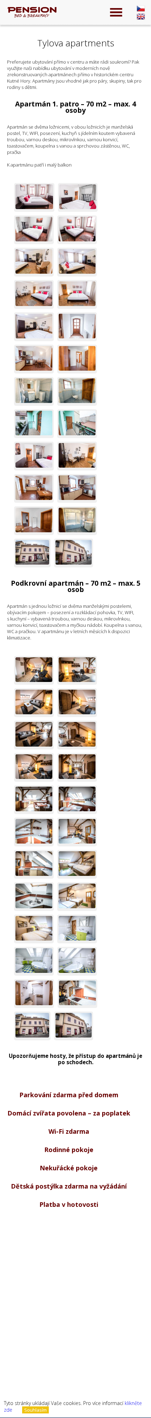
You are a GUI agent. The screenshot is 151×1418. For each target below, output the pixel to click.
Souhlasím (35, 1410)
